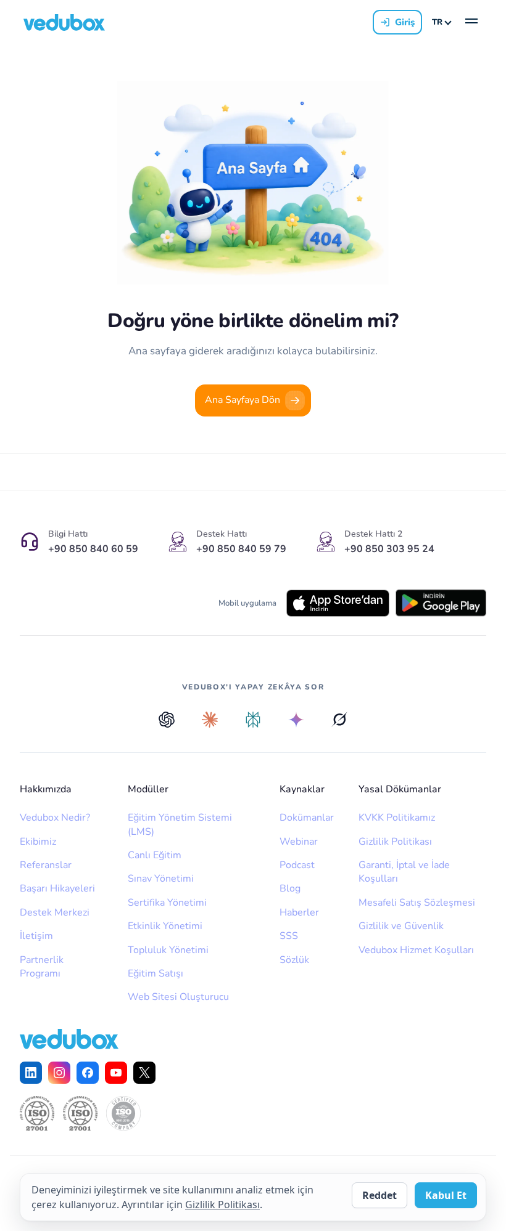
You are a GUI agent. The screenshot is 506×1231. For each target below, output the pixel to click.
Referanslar (46, 865)
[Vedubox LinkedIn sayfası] (31, 1073)
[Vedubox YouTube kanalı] (116, 1073)
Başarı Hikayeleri (57, 888)
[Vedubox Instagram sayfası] (59, 1073)
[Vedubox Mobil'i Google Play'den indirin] (441, 602)
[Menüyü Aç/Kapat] (471, 22)
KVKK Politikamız (397, 817)
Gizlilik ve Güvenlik (401, 926)
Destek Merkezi (54, 912)
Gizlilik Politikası (395, 841)
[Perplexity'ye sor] (253, 719)
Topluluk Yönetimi (168, 950)
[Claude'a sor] (210, 719)
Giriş (405, 22)
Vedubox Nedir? (55, 817)
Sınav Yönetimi (161, 878)
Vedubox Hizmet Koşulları (416, 950)
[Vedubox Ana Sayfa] (64, 22)
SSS (289, 936)
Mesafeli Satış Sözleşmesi (417, 902)
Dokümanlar (307, 817)
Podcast (297, 865)
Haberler (299, 912)
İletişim (36, 936)
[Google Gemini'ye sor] (296, 719)
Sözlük (294, 960)
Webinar (299, 841)
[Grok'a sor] (339, 719)
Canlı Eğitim (154, 855)
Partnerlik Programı (42, 966)
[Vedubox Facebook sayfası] (88, 1073)
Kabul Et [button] (446, 1195)
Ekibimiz (38, 841)
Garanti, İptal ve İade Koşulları (404, 871)
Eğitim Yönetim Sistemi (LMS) (180, 824)
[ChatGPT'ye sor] (166, 719)
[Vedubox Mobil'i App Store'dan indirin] (337, 603)
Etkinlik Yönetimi (165, 926)
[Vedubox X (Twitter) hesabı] (144, 1073)
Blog (290, 888)
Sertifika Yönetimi (167, 902)
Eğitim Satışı (155, 973)
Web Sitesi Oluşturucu (178, 997)
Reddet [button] (379, 1195)
